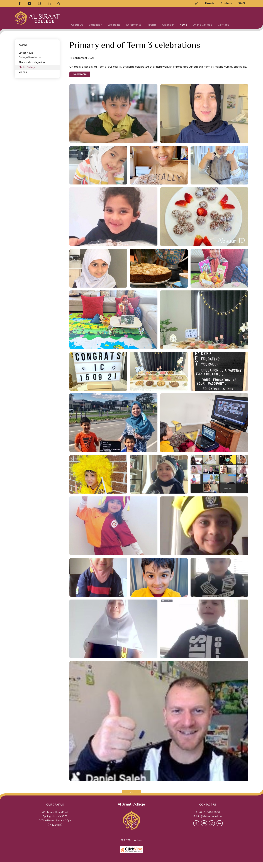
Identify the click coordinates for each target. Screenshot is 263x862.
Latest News (26, 52)
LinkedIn (219, 823)
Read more (80, 74)
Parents (152, 24)
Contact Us (208, 804)
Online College (202, 24)
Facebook (196, 823)
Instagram (212, 823)
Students (226, 3)
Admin (138, 840)
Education (95, 24)
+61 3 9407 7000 (209, 812)
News (183, 24)
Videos (23, 71)
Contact (223, 24)
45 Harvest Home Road (55, 812)
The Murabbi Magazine (32, 62)
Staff (241, 3)
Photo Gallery (27, 66)
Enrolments (133, 24)
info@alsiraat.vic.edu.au (209, 816)
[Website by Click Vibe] (131, 849)
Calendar (168, 24)
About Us (77, 24)
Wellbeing (114, 24)
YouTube (204, 823)
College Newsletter (30, 57)
